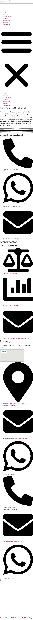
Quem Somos (7, 16)
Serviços (5, 18)
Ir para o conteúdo (5, 1)
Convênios (6, 20)
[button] (16, 58)
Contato (5, 22)
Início (4, 12)
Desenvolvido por (16, 618)
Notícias (5, 14)
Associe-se (6, 24)
